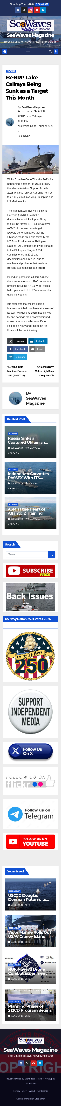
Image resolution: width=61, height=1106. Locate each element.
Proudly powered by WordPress (21, 1079)
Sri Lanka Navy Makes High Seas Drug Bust (44, 371)
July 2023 (11, 71)
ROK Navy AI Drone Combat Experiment (27, 971)
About (32, 1091)
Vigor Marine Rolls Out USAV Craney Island (29, 934)
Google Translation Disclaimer (30, 1099)
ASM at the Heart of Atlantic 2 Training (26, 511)
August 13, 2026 (20, 905)
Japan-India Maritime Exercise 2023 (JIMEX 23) (17, 371)
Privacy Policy (20, 1091)
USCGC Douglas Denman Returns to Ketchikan (27, 899)
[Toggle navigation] (28, 51)
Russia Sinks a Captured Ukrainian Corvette (26, 442)
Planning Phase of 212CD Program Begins (30, 1008)
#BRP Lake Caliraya (30, 116)
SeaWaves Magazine (30, 35)
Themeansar (30, 1083)
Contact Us (42, 1091)
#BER (41, 111)
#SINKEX (24, 135)
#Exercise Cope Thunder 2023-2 (36, 128)
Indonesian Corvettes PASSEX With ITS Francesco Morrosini (28, 477)
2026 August (14, 891)
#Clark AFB (24, 121)
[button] (50, 51)
